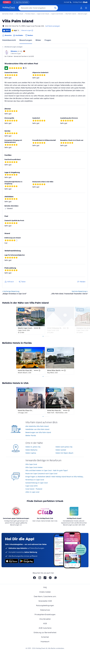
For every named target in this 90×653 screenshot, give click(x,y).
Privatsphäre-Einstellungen (45, 615)
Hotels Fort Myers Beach (64, 453)
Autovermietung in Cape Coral (36, 483)
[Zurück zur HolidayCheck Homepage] (9, 8)
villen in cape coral (32, 492)
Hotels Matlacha (31, 450)
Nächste (79, 291)
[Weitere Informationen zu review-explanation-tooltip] (32, 30)
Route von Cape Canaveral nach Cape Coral (41, 473)
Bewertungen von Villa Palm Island (38, 432)
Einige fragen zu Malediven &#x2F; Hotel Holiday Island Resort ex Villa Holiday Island (54, 477)
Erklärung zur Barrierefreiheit (45, 633)
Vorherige (11, 291)
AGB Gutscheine (45, 628)
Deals (6, 2)
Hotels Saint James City (64, 447)
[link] (81, 8)
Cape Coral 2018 (31, 486)
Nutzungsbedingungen (45, 605)
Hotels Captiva (30, 453)
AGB (45, 624)
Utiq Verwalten (45, 619)
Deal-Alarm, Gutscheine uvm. (45, 596)
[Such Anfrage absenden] (55, 8)
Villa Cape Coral (31, 464)
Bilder (38, 40)
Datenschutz (45, 610)
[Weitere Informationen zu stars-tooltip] (39, 328)
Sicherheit (45, 637)
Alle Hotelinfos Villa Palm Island (37, 426)
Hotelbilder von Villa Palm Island (37, 429)
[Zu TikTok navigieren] (45, 577)
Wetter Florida (30, 435)
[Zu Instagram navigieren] (39, 577)
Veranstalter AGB (45, 601)
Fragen (48, 40)
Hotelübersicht (9, 40)
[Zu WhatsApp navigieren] (55, 577)
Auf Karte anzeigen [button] (52, 26)
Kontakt (66, 2)
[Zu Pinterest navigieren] (50, 577)
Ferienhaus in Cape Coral (34, 480)
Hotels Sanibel (61, 450)
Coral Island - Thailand (33, 489)
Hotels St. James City (32, 447)
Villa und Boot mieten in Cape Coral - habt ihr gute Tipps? (46, 470)
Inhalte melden (45, 592)
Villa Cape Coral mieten (34, 467)
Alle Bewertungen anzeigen (13, 47)
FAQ (45, 587)
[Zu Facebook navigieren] (34, 577)
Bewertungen (25, 40)
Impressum (45, 642)
